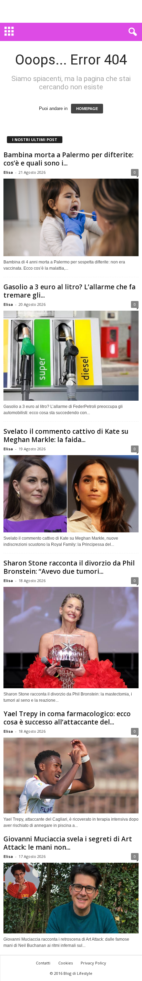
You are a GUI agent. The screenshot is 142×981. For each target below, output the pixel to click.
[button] (131, 32)
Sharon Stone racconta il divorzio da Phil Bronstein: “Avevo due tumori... (69, 567)
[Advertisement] (71, 11)
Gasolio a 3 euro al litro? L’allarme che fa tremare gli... (69, 291)
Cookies (65, 962)
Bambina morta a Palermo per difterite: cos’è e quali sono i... (68, 159)
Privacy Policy (93, 962)
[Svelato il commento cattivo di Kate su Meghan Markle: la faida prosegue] (71, 493)
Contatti (43, 962)
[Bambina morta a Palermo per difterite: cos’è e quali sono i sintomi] (71, 217)
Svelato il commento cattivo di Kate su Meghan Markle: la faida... (66, 435)
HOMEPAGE (87, 109)
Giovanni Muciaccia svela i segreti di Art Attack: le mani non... (67, 843)
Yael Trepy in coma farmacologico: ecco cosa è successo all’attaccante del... (67, 718)
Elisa (8, 172)
